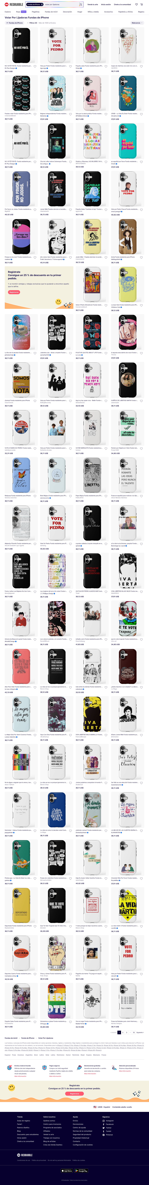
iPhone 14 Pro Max (62, 1048)
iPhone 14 (41, 1048)
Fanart (19, 1124)
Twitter (108, 1128)
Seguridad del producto (82, 1134)
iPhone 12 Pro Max (14, 1050)
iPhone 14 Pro (50, 1048)
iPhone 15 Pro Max (21, 1048)
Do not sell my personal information (59, 1160)
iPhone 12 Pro (131, 1048)
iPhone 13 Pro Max (113, 1048)
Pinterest (109, 1135)
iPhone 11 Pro (45, 1050)
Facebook (110, 1124)
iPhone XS (66, 1050)
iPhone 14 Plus (73, 1048)
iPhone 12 (123, 1048)
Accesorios (108, 12)
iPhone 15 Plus (33, 1048)
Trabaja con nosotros (51, 1138)
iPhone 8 (98, 1050)
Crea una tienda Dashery (52, 1145)
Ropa (21, 12)
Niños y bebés (93, 12)
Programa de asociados (52, 1128)
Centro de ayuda (79, 1128)
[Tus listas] (136, 4)
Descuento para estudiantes (28, 1134)
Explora (8, 12)
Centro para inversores (52, 1124)
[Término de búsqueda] (81, 4)
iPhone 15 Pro (9, 1048)
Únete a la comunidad (25, 1141)
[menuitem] (8, 12)
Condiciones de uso (23, 1160)
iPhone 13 (82, 1048)
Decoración (67, 12)
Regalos (141, 12)
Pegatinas (35, 12)
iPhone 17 (60, 1045)
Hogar (79, 12)
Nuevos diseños (23, 1128)
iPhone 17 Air (91, 1045)
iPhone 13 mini (101, 1048)
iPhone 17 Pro (68, 1045)
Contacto (76, 1141)
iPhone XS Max (76, 1050)
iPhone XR (91, 1050)
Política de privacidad (39, 1160)
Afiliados (46, 1131)
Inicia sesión (21, 1138)
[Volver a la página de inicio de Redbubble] (14, 4)
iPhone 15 (140, 1045)
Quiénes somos (49, 1121)
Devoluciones (78, 1124)
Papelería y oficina (125, 12)
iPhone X (84, 1050)
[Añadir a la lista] (35, 66)
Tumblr (108, 1131)
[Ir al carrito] (141, 4)
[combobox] (54, 4)
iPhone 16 (99, 1045)
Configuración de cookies (83, 1145)
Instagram (110, 1121)
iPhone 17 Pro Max (80, 1045)
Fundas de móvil (51, 12)
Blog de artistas (49, 1141)
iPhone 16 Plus (131, 1045)
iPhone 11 (37, 1050)
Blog (19, 1131)
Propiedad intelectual (81, 1138)
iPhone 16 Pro (108, 1045)
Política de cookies (79, 1160)
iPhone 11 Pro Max (56, 1050)
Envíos (75, 1121)
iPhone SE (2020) (27, 1050)
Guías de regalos (23, 1121)
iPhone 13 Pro (91, 1048)
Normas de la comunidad (82, 1131)
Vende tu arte (48, 1134)
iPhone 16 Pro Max (120, 1045)
